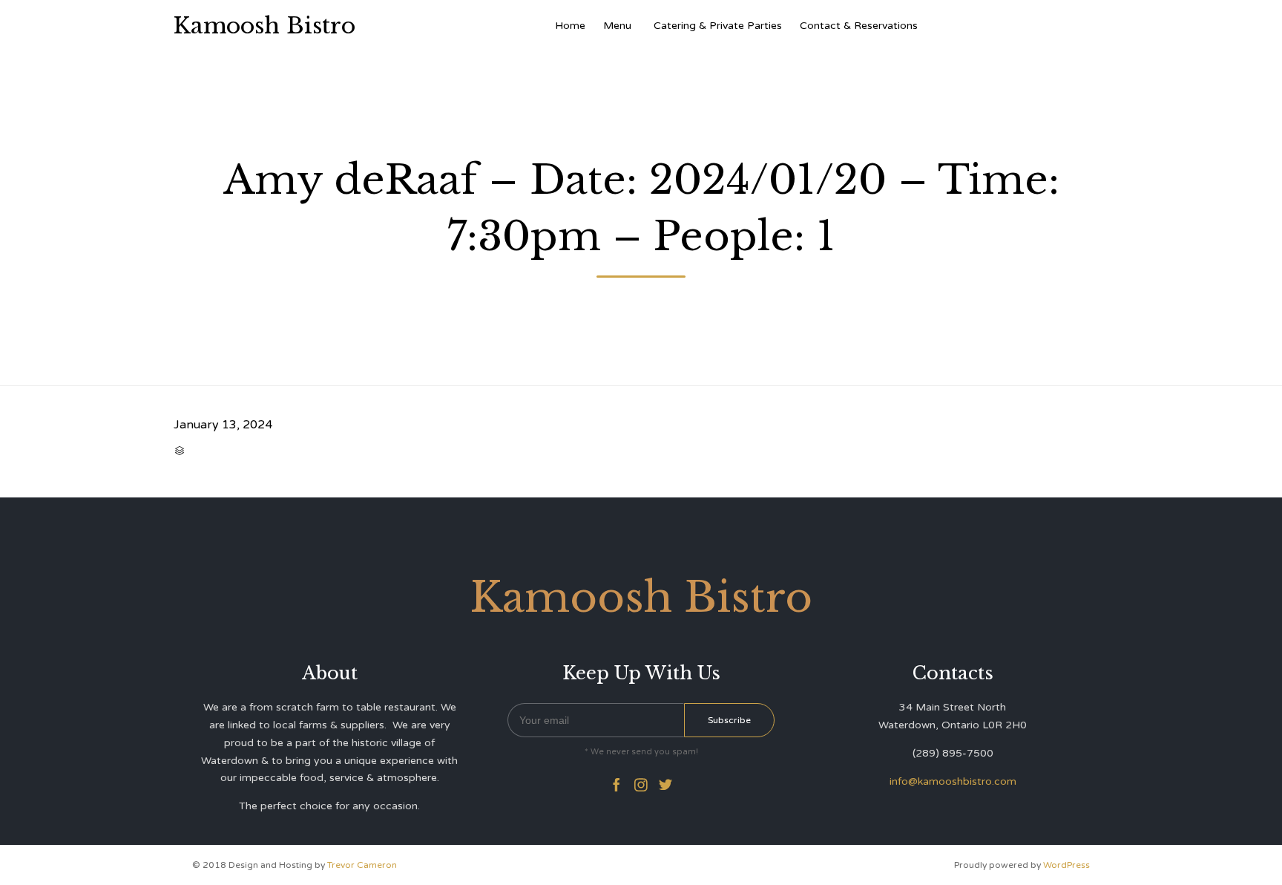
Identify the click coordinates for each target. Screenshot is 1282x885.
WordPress (1066, 865)
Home (570, 25)
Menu (617, 25)
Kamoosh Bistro (264, 26)
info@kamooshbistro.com (953, 781)
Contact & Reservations (859, 25)
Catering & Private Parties (718, 25)
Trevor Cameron (362, 865)
